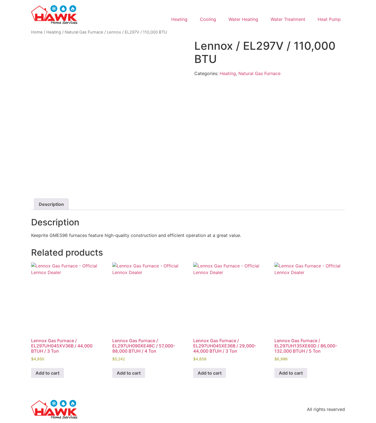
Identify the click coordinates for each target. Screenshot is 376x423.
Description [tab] (51, 204)
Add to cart (47, 373)
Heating (53, 32)
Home (37, 32)
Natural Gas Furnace (84, 32)
